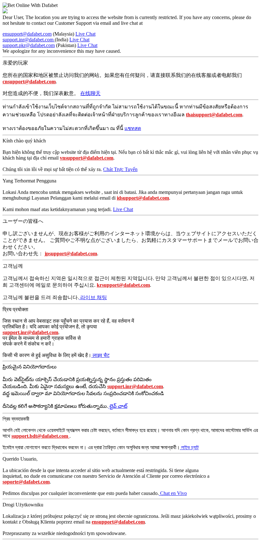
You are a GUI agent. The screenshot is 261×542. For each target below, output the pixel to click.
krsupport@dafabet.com (123, 285)
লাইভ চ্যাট (189, 447)
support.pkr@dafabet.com (29, 45)
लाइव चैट (100, 355)
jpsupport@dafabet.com (71, 253)
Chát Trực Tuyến (120, 169)
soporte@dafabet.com (26, 481)
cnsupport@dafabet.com (29, 81)
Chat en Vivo (173, 493)
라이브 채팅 (93, 297)
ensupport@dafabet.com (27, 34)
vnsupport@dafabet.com (86, 158)
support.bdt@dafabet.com (40, 436)
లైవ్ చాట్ (117, 406)
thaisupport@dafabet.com (214, 114)
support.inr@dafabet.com (29, 39)
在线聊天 (90, 93)
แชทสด (132, 128)
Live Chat (85, 34)
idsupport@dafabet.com (143, 198)
